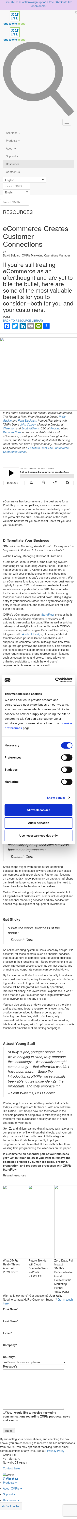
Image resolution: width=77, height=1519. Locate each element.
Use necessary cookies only (38, 835)
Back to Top (12, 1506)
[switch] (66, 757)
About (10, 148)
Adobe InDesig (31, 634)
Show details (56, 797)
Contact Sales (11, 1468)
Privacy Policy (55, 1451)
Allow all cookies (38, 810)
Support (11, 156)
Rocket (54, 428)
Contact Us (13, 172)
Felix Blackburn (27, 420)
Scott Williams (30, 428)
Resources (12, 164)
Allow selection (38, 822)
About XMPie (11, 1488)
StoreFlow (47, 614)
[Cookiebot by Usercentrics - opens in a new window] (55, 680)
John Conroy (28, 424)
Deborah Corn (12, 432)
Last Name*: (11, 1321)
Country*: (9, 1357)
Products (12, 140)
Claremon (9, 428)
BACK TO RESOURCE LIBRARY (23, 320)
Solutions (12, 133)
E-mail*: (8, 1333)
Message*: (10, 1366)
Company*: (10, 1345)
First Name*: (11, 1309)
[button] (24, 180)
